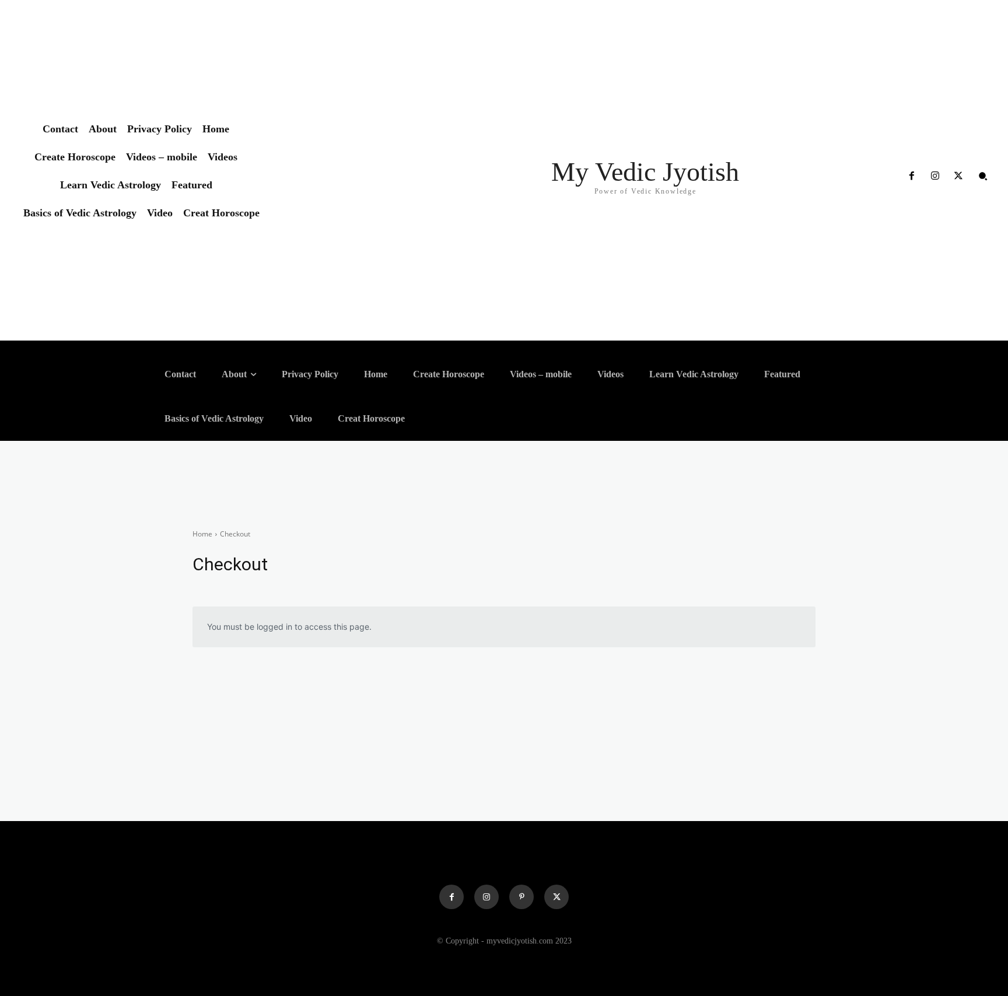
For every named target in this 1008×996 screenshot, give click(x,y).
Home (202, 534)
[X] (958, 176)
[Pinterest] (521, 897)
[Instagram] (935, 176)
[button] (983, 176)
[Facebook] (911, 176)
